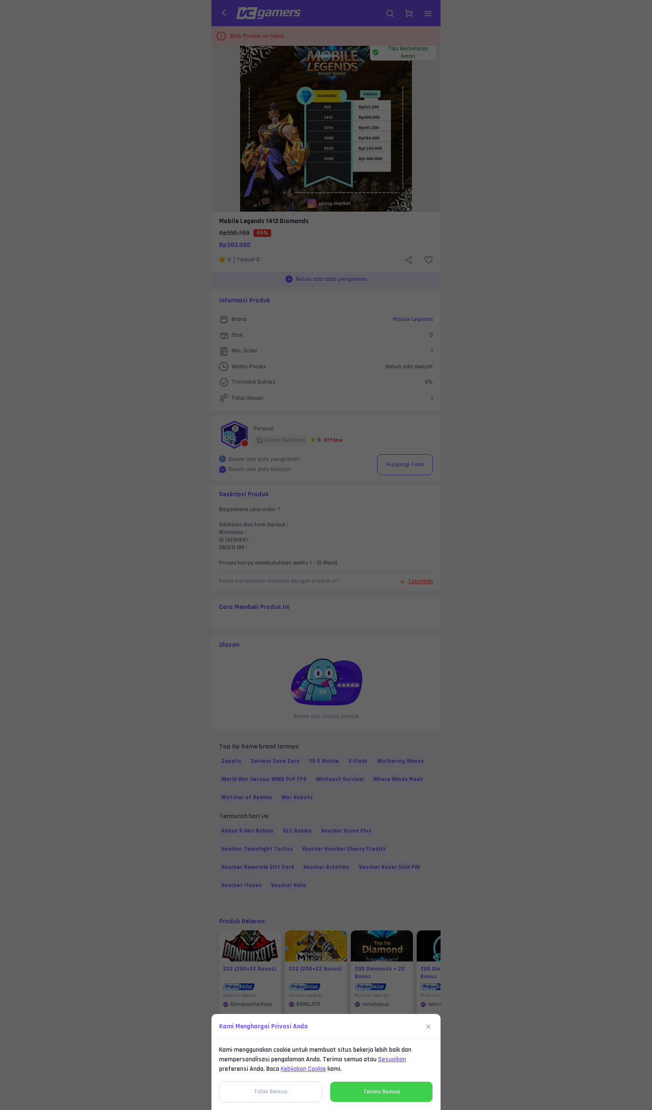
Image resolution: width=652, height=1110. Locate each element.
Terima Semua (381, 1091)
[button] (326, 555)
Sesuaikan (392, 1059)
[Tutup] (428, 1026)
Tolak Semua (270, 1091)
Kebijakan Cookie (303, 1069)
